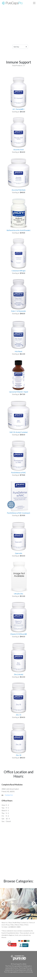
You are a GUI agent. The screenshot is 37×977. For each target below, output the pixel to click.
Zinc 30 (18, 755)
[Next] (33, 903)
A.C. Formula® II (18, 109)
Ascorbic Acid (18, 149)
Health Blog (16, 922)
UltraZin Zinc (18, 594)
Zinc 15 (18, 715)
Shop (10, 922)
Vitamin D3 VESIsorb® (18, 634)
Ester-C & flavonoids (18, 311)
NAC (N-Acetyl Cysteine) (19, 432)
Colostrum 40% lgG (18, 271)
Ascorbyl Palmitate (18, 190)
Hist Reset (18, 351)
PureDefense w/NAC (18, 472)
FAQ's (27, 925)
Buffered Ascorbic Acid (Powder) (18, 230)
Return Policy (19, 925)
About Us (4, 922)
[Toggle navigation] (34, 3)
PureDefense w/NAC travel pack (18, 513)
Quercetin (18, 553)
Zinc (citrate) (18, 674)
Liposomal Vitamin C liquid (18, 392)
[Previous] (3, 903)
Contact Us (9, 795)
